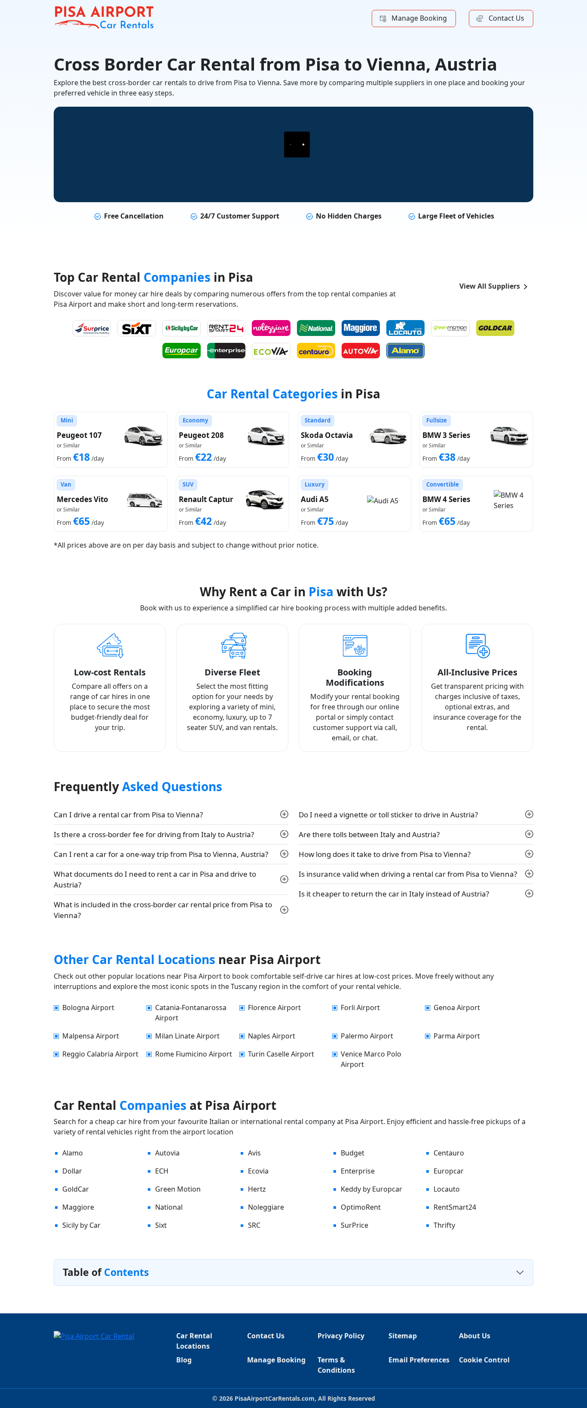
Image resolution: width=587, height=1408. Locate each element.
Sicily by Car (81, 1225)
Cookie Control (484, 1360)
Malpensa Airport (90, 1036)
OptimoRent (361, 1207)
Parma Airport (457, 1036)
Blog (184, 1360)
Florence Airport (274, 1007)
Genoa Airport (457, 1007)
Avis (254, 1153)
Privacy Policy (341, 1335)
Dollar (72, 1171)
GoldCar (75, 1189)
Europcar (449, 1171)
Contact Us (506, 18)
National (169, 1207)
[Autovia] (361, 351)
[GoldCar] (495, 328)
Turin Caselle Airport (281, 1054)
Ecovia (258, 1171)
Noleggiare (266, 1207)
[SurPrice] (92, 328)
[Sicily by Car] (181, 328)
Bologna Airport (88, 1007)
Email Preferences (418, 1360)
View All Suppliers (489, 286)
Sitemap (402, 1335)
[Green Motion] (450, 328)
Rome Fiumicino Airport (193, 1054)
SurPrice (354, 1225)
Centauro (449, 1153)
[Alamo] (405, 351)
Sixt (161, 1225)
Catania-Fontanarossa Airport (190, 1013)
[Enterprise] (226, 351)
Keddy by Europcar (371, 1189)
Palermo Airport (367, 1036)
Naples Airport (271, 1036)
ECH (161, 1171)
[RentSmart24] (226, 328)
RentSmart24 (455, 1207)
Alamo (72, 1153)
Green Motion (178, 1189)
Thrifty (444, 1225)
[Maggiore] (361, 328)
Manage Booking (419, 18)
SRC (254, 1225)
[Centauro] (316, 351)
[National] (316, 328)
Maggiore (78, 1207)
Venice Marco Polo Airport (371, 1059)
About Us (474, 1335)
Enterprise (358, 1171)
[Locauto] (405, 328)
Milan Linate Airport (187, 1036)
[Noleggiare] (271, 328)
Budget (352, 1153)
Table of (106, 1272)
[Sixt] (136, 328)
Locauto (447, 1189)
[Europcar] (181, 351)
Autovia (167, 1153)
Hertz (257, 1189)
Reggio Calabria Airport (100, 1054)
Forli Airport (360, 1007)
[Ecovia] (271, 351)
